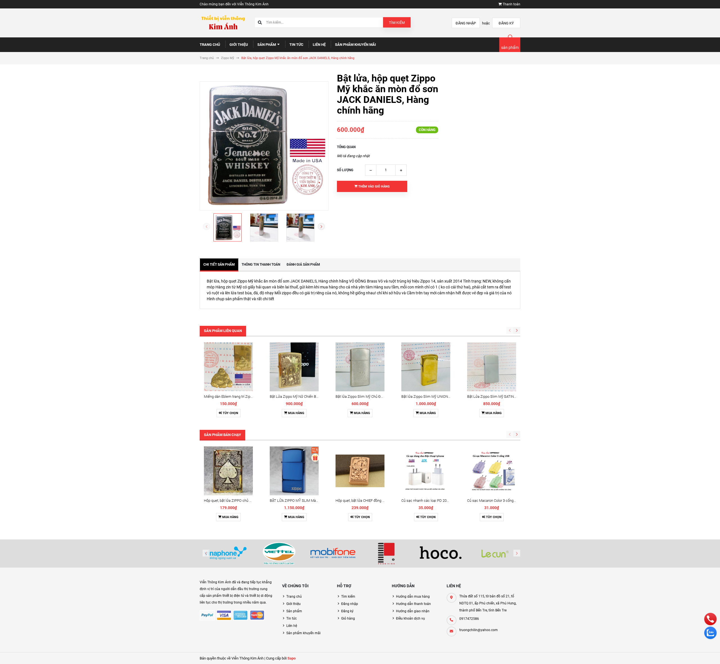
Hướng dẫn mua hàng (413, 596)
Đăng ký (506, 23)
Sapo (291, 658)
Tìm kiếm (397, 23)
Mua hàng (295, 413)
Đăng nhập (466, 23)
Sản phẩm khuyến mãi (355, 44)
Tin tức (296, 44)
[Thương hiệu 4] (387, 553)
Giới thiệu (239, 44)
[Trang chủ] (223, 23)
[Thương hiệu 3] (333, 553)
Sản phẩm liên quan (223, 331)
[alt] (494, 553)
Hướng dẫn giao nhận (412, 611)
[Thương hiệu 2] (279, 553)
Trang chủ (210, 44)
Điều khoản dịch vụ (410, 618)
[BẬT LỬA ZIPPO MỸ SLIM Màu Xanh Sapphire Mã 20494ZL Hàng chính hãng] (294, 470)
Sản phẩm (267, 44)
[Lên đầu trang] (680, 653)
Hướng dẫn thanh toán (413, 604)
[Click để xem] (264, 146)
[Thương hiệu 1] (225, 553)
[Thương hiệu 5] (441, 553)
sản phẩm (510, 47)
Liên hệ (319, 44)
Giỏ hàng (348, 618)
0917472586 (469, 619)
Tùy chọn (230, 413)
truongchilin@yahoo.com (478, 630)
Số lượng (345, 170)
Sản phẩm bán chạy (222, 435)
